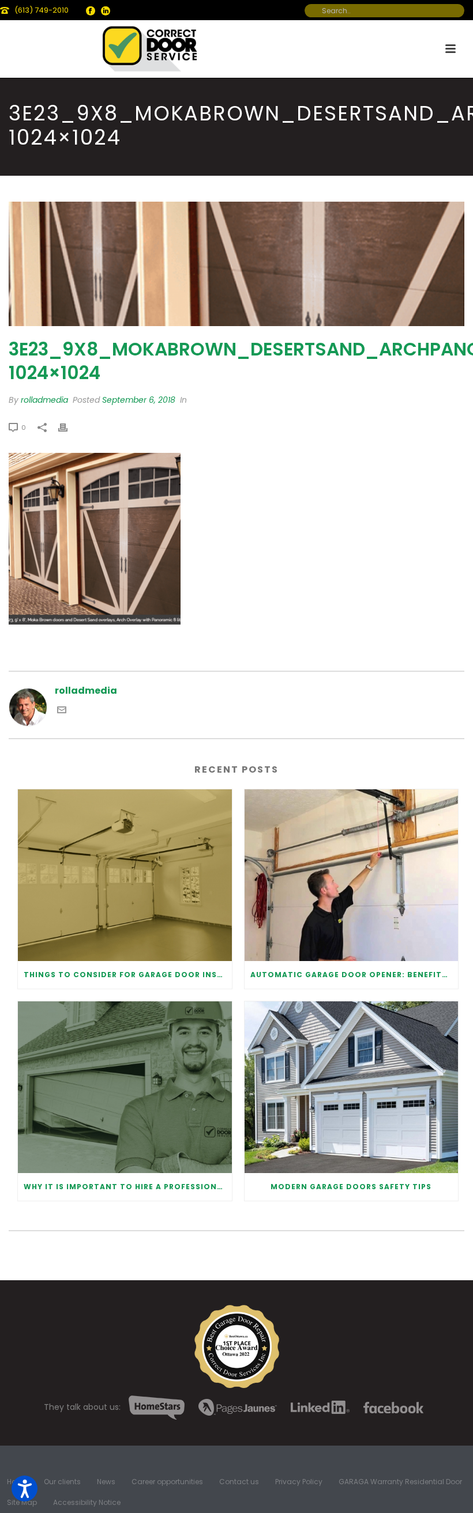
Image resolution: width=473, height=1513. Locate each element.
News (106, 1481)
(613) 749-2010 (41, 10)
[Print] (68, 427)
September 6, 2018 (138, 400)
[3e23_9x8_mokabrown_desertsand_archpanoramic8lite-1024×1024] (236, 264)
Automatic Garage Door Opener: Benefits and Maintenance (354, 974)
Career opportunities (167, 1481)
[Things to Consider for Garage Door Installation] (125, 875)
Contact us (239, 1481)
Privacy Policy (298, 1481)
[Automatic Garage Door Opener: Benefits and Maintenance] (352, 875)
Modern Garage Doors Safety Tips (351, 1187)
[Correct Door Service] (150, 46)
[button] (24, 1488)
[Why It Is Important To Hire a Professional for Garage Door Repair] (125, 1087)
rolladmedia (44, 400)
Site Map (22, 1502)
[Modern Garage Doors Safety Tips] (352, 1087)
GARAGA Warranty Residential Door (400, 1481)
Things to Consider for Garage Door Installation (128, 974)
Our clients (62, 1481)
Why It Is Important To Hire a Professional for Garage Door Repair (128, 1187)
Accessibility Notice (87, 1502)
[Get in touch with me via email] (61, 711)
